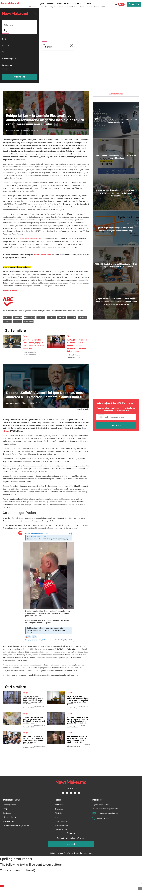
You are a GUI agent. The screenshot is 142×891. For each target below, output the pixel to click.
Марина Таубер (28, 321)
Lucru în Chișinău (116, 94)
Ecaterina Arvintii (12, 130)
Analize (50, 4)
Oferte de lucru (9, 817)
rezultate (72, 317)
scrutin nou (82, 317)
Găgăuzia (53, 7)
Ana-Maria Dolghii (30, 352)
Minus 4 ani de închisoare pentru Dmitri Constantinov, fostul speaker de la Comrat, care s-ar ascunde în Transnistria (33, 740)
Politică (9, 109)
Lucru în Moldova (71, 7)
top (17, 321)
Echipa (5, 809)
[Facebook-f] (63, 793)
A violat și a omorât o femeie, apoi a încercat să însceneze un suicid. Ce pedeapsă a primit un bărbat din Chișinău (78, 720)
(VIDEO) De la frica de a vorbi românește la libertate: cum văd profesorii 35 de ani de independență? (77, 345)
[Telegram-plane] (79, 793)
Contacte (7, 813)
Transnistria (43, 7)
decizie (61, 317)
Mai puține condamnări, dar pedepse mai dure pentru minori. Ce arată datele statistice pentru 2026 (77, 739)
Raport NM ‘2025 (99, 7)
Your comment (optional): (18, 870)
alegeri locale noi (29, 317)
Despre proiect (9, 805)
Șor (7, 321)
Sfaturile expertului (86, 7)
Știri (42, 4)
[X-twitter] (67, 793)
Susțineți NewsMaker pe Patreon (17, 825)
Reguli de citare (9, 821)
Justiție (61, 7)
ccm (41, 317)
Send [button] (2, 886)
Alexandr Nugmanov (73, 746)
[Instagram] (71, 793)
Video (59, 4)
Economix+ (89, 4)
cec (51, 317)
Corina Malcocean (74, 355)
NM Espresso (33, 7)
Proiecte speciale (72, 4)
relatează (6, 431)
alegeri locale (17, 317)
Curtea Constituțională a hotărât (30, 238)
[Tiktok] (75, 793)
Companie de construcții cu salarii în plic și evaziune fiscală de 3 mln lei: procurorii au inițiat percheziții (34, 720)
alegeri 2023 (7, 317)
